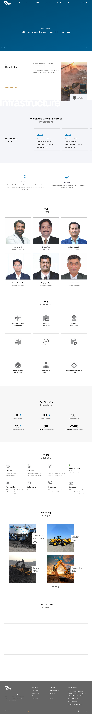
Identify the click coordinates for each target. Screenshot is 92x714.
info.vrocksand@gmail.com (12, 87)
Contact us (35, 698)
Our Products (50, 3)
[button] (11, 147)
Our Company (35, 690)
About (27, 3)
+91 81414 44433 (74, 701)
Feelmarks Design (25, 711)
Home (21, 3)
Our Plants (60, 3)
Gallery (68, 3)
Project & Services (38, 3)
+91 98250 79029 (74, 698)
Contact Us (84, 3)
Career (76, 3)
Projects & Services (54, 690)
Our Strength (35, 693)
